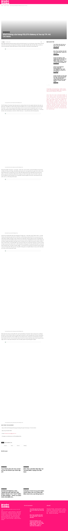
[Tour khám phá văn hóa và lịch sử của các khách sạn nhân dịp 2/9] (11, 460)
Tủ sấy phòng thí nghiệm (61, 94)
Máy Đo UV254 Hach (12, 511)
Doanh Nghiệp (56, 72)
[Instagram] (5, 524)
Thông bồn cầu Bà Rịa (50, 508)
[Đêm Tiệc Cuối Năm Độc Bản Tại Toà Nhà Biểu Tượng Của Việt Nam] (33, 460)
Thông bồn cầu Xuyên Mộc (53, 513)
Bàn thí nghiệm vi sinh (62, 99)
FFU (65, 100)
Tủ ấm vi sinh (51, 94)
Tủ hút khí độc (49, 88)
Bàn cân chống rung (52, 91)
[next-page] (49, 85)
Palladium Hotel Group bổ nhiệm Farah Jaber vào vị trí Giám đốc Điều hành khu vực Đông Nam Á (33, 492)
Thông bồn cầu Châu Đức (53, 512)
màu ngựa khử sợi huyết (56, 104)
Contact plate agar (50, 107)
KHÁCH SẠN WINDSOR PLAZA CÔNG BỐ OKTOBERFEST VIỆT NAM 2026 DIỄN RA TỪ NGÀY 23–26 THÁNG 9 (59, 69)
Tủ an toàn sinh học (55, 88)
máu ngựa (49, 104)
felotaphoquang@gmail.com (10, 433)
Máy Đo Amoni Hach (16, 515)
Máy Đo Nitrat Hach (8, 515)
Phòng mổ (62, 100)
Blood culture (56, 107)
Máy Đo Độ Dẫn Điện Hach (5, 516)
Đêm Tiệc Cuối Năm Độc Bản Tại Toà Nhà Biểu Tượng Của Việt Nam (33, 470)
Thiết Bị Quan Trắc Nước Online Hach (14, 512)
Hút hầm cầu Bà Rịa (58, 508)
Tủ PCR (61, 88)
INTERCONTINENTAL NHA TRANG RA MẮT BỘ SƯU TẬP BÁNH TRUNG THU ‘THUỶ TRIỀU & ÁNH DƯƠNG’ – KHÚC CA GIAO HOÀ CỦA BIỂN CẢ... (11, 494)
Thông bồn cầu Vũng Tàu (56, 509)
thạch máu (62, 104)
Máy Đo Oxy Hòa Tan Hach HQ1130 (7, 517)
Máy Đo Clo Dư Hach (10, 518)
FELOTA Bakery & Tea (8, 442)
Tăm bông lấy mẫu (63, 105)
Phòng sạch (57, 100)
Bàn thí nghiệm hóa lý (50, 100)
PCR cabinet (59, 91)
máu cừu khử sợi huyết (63, 103)
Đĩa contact (54, 105)
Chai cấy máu (57, 106)
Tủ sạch (52, 98)
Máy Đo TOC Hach (4, 511)
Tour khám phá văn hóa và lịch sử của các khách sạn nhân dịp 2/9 (11, 470)
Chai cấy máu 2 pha (63, 106)
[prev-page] (47, 85)
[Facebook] (2, 524)
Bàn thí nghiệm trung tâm (54, 99)
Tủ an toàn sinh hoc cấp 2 (61, 97)
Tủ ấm (48, 94)
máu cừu (57, 103)
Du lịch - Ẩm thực (6, 5)
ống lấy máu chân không (51, 103)
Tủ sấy (55, 94)
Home (2, 5)
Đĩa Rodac (58, 105)
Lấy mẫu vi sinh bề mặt (50, 106)
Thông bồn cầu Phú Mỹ (54, 511)
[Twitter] (7, 524)
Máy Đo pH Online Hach (15, 516)
